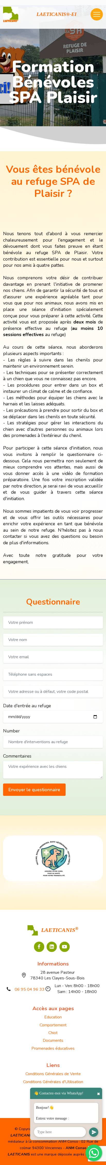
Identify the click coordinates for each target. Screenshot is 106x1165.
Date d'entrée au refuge (27, 706)
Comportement (53, 1025)
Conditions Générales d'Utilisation (53, 1082)
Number (11, 731)
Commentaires (17, 756)
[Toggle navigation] (97, 14)
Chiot (53, 1033)
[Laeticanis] (10, 14)
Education (53, 1017)
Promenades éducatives (53, 1048)
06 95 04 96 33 (30, 989)
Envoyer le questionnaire (34, 790)
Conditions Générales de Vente (53, 1074)
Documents (53, 1040)
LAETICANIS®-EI (56, 14)
